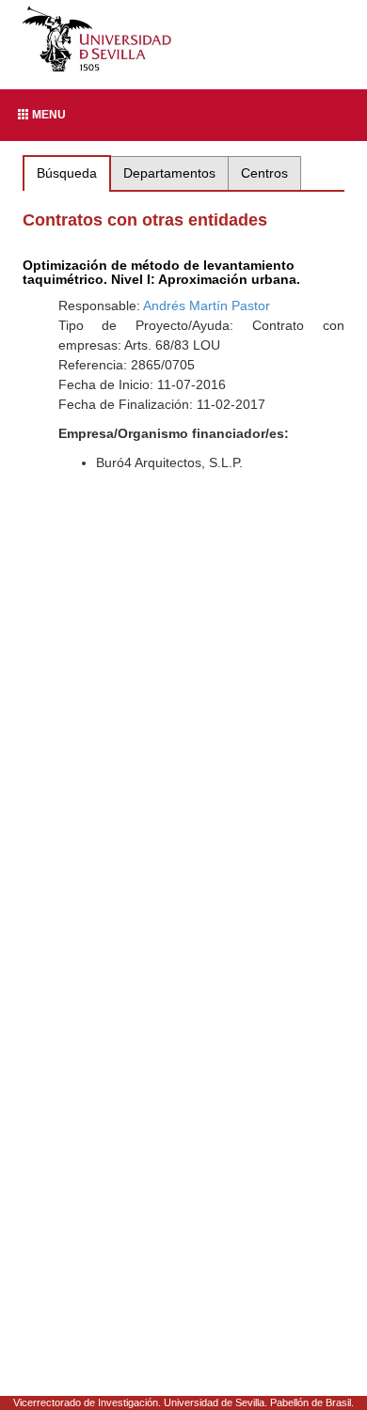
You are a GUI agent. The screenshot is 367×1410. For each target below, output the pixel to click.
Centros (264, 172)
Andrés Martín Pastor (206, 305)
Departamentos (169, 172)
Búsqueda (67, 172)
